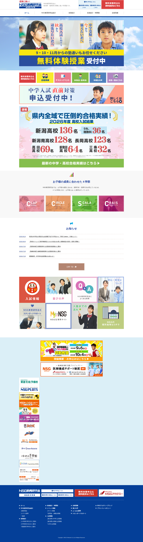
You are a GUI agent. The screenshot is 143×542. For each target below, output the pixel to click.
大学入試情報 (52, 524)
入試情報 (50, 516)
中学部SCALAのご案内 (29, 524)
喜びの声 (75, 508)
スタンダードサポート (79, 513)
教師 (23, 516)
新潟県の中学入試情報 (55, 518)
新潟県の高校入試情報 (55, 521)
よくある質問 (77, 511)
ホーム (26, 13)
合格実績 (115, 13)
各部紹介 (72, 13)
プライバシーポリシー (104, 508)
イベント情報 (51, 508)
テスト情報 (51, 511)
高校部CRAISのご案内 (28, 526)
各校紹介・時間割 (93, 13)
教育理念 (24, 511)
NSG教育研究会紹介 (48, 13)
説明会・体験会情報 (54, 513)
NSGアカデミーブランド (104, 505)
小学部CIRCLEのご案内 (29, 521)
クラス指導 (25, 513)
